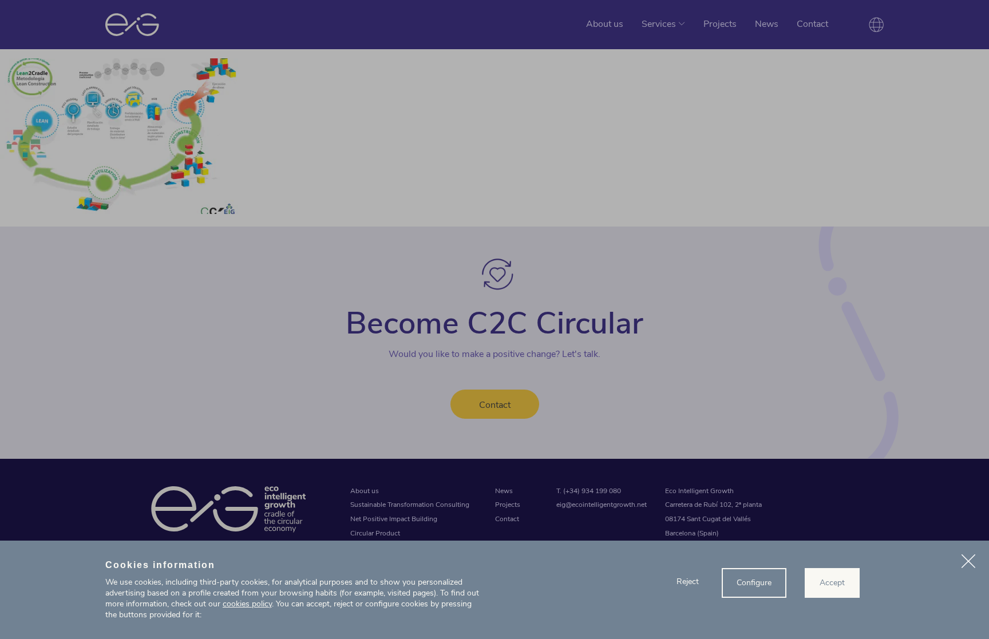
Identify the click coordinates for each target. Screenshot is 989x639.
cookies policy (247, 603)
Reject (688, 581)
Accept (832, 582)
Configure (754, 582)
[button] (968, 562)
